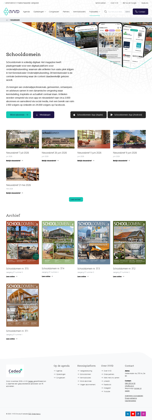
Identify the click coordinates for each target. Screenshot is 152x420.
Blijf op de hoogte (129, 3)
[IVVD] (11, 11)
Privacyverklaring (131, 398)
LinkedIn (106, 381)
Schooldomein (85, 374)
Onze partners (108, 374)
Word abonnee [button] (17, 114)
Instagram (107, 388)
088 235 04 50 (130, 383)
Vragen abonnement (87, 385)
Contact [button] (142, 12)
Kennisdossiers (79, 11)
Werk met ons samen (111, 378)
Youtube (106, 391)
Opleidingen (61, 374)
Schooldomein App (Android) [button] (128, 114)
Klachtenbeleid (130, 401)
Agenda (26, 11)
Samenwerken (100, 3)
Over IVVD (114, 3)
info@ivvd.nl (129, 386)
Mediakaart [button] (45, 114)
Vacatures (144, 3)
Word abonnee (85, 381)
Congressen (54, 11)
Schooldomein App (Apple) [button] (90, 114)
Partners (66, 11)
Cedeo (31, 381)
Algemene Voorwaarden (134, 396)
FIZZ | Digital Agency (34, 414)
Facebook (107, 385)
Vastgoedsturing (86, 371)
